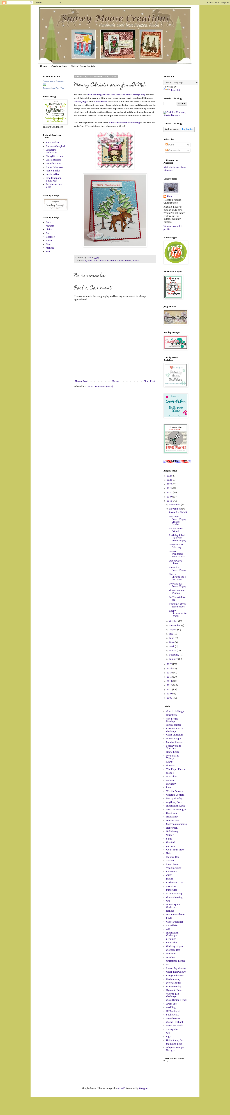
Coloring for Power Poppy (177, 585)
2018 (169, 500)
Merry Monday (174, 798)
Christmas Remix (175, 961)
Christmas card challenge (174, 729)
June (172, 638)
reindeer (171, 957)
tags (168, 1036)
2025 (169, 475)
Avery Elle (171, 1003)
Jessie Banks (53, 170)
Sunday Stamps (174, 742)
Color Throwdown (176, 971)
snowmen (171, 871)
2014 (169, 676)
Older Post (149, 381)
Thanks (170, 860)
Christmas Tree (174, 882)
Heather (50, 236)
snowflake (172, 925)
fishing (170, 910)
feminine (171, 953)
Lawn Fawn (172, 864)
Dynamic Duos (174, 990)
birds (169, 918)
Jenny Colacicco (54, 167)
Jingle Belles (173, 752)
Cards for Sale (59, 66)
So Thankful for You (177, 598)
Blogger (143, 1088)
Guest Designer (174, 921)
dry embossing (174, 897)
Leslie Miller (52, 174)
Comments (174, 150)
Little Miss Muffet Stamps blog (124, 122)
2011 (169, 689)
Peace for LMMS (178, 512)
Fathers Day (172, 857)
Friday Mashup (174, 893)
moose (136, 260)
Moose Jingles (81, 101)
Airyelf (121, 1088)
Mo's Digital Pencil (176, 1000)
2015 (169, 672)
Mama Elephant (174, 1022)
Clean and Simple (175, 849)
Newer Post (81, 381)
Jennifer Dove (53, 163)
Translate (176, 90)
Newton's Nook (174, 1025)
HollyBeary (172, 831)
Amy (48, 222)
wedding (171, 1007)
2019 (169, 496)
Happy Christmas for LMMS (178, 613)
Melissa (50, 247)
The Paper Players (176, 769)
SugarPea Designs (176, 809)
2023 (169, 479)
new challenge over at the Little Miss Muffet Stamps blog (117, 94)
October (173, 621)
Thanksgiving (173, 868)
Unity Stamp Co (174, 1040)
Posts (171, 144)
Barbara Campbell (55, 146)
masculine (171, 776)
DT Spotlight (173, 1011)
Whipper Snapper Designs (175, 1048)
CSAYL (169, 875)
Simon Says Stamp (176, 968)
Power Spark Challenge (173, 905)
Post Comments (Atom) (100, 386)
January (173, 659)
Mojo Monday (173, 982)
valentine (171, 886)
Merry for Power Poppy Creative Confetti (177, 520)
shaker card (172, 1014)
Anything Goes (90, 260)
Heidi (49, 240)
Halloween (172, 827)
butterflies (171, 889)
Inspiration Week (175, 805)
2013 (169, 681)
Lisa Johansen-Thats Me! (54, 179)
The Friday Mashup (172, 720)
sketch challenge (175, 711)
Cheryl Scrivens (54, 156)
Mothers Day (173, 950)
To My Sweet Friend (176, 529)
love (168, 787)
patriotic (170, 846)
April (172, 646)
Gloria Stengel (53, 159)
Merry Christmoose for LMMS (177, 577)
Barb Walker (52, 142)
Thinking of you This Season (177, 605)
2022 (169, 484)
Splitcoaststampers (176, 824)
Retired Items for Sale (83, 66)
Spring (169, 879)
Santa (169, 838)
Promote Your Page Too (53, 88)
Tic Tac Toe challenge (172, 995)
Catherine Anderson (51, 151)
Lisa (48, 244)
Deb (48, 233)
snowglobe (172, 1029)
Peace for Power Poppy (177, 568)
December (175, 504)
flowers (170, 765)
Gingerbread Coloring (176, 545)
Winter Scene (100, 101)
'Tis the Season (174, 791)
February (174, 654)
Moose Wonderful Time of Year (177, 554)
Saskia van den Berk (54, 185)
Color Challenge (174, 734)
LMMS (128, 260)
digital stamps (117, 260)
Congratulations (175, 975)
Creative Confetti (175, 794)
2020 (170, 492)
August (173, 629)
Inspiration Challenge (172, 934)
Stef (48, 251)
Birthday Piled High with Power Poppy (177, 538)
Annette (50, 226)
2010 (169, 693)
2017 (169, 664)
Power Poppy (173, 738)
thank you (171, 813)
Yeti (168, 1033)
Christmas (104, 260)
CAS (168, 900)
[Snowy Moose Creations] (44, 85)
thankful (170, 842)
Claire (49, 229)
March (173, 650)
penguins (171, 939)
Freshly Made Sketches (173, 747)
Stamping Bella (174, 1044)
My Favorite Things (172, 757)
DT (168, 964)
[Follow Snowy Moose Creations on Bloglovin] (179, 131)
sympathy (171, 942)
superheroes (173, 1018)
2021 (169, 488)
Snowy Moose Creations (54, 81)
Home (43, 66)
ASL (168, 929)
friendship (172, 816)
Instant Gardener (175, 914)
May (171, 642)
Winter (170, 835)
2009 (170, 697)
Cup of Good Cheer (175, 562)
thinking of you (174, 946)
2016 (169, 668)
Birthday (171, 783)
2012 (169, 685)
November (175, 508)
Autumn (170, 780)
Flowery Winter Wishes (177, 591)
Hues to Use (172, 820)
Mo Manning (173, 979)
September (175, 625)
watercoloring (173, 986)
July (171, 633)
